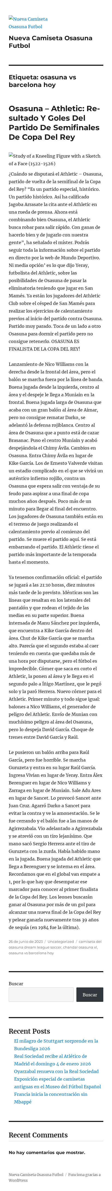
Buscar (16, 983)
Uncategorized (61, 941)
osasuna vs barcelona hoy (31, 953)
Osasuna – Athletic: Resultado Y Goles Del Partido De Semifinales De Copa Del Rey (54, 123)
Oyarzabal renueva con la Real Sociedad (56, 1071)
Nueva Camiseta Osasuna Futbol (36, 1175)
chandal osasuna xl (80, 947)
